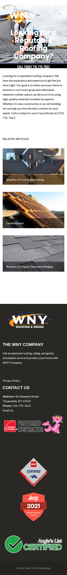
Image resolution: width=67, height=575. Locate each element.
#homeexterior (45, 122)
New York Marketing (38, 568)
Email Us (8, 410)
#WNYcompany (26, 122)
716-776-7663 (21, 405)
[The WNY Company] (22, 14)
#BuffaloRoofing (24, 127)
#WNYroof (9, 122)
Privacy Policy (11, 380)
